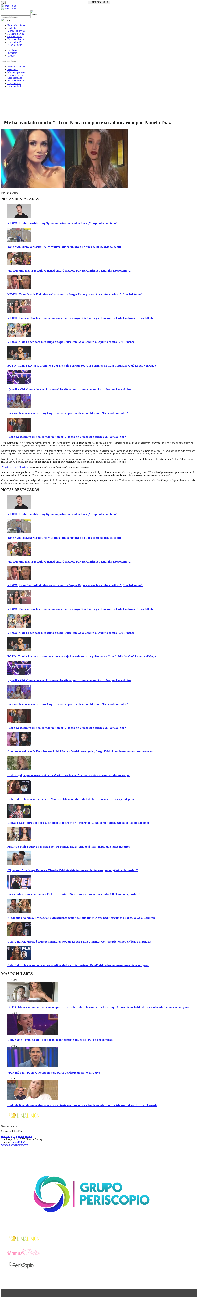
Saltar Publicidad (99, 2)
